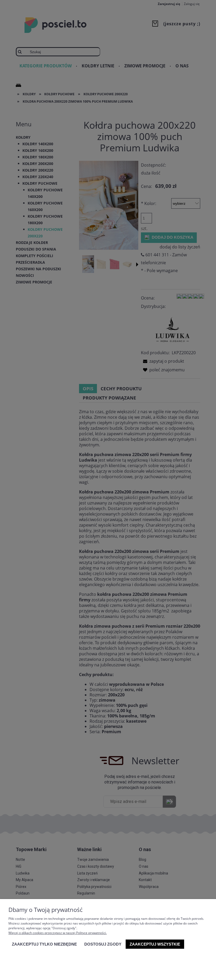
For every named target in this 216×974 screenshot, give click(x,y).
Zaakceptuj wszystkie (155, 944)
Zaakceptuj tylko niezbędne (44, 944)
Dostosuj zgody (102, 944)
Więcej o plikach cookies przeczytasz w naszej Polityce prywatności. (57, 933)
